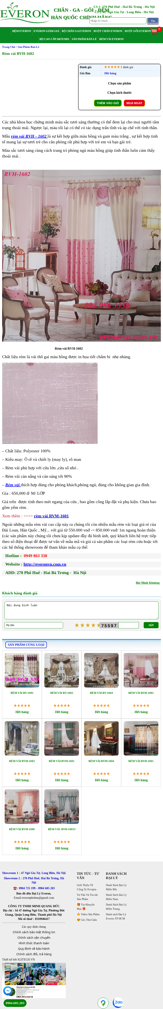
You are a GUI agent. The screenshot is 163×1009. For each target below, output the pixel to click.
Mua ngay (134, 103)
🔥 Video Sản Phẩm (88, 914)
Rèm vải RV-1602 (61, 692)
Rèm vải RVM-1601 (61, 761)
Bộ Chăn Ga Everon (76, 31)
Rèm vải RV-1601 (22, 692)
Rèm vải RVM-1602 (22, 761)
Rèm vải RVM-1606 (22, 829)
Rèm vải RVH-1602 (141, 692)
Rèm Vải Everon (111, 39)
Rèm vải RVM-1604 (101, 761)
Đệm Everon (21, 31)
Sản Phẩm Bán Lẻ (84, 39)
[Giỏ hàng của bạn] (156, 34)
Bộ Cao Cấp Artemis (54, 39)
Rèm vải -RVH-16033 (62, 829)
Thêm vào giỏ (108, 103)
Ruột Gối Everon (138, 31)
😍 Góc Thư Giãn (87, 919)
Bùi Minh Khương (148, 582)
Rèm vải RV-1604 (101, 692)
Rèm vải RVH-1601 (141, 761)
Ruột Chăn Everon (108, 31)
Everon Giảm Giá (46, 31)
